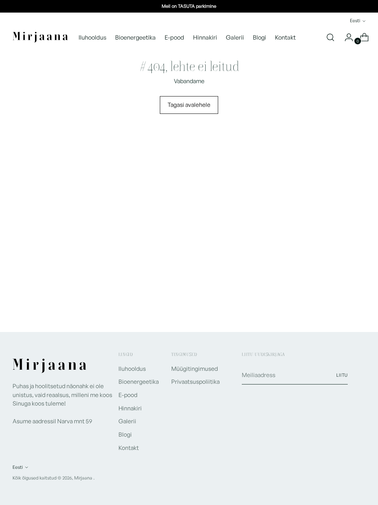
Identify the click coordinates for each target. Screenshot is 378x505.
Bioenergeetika (138, 381)
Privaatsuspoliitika (195, 381)
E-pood (127, 395)
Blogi (125, 434)
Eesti (355, 20)
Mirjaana (83, 478)
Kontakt (128, 447)
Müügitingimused (194, 368)
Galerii (127, 421)
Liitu (342, 375)
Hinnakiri (130, 408)
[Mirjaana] (40, 37)
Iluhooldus (132, 368)
